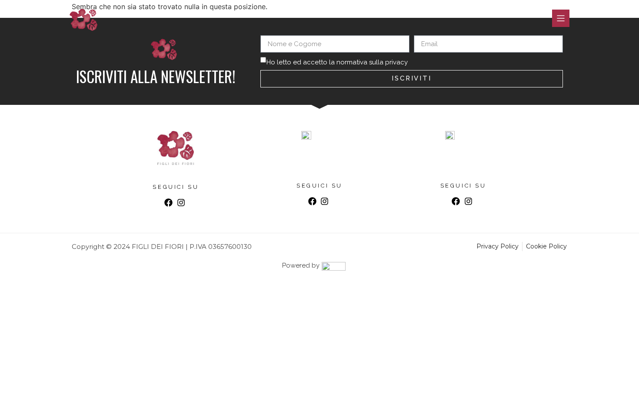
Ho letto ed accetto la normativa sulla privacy (337, 62)
